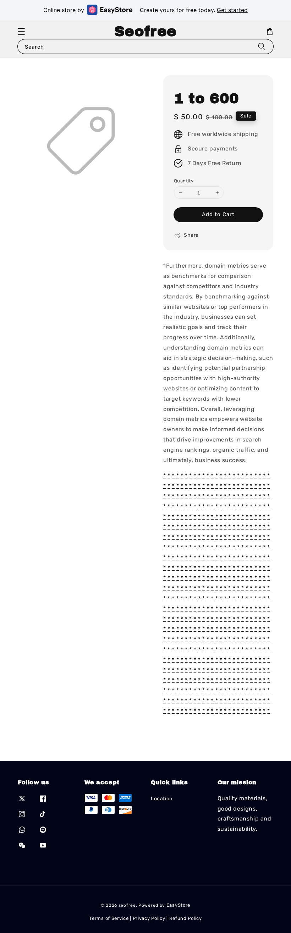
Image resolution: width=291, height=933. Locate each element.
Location (161, 799)
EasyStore (178, 905)
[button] (21, 31)
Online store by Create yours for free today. (145, 9)
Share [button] (191, 235)
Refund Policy (185, 918)
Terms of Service (108, 918)
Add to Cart (218, 214)
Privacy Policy (149, 918)
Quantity (183, 180)
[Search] (262, 46)
